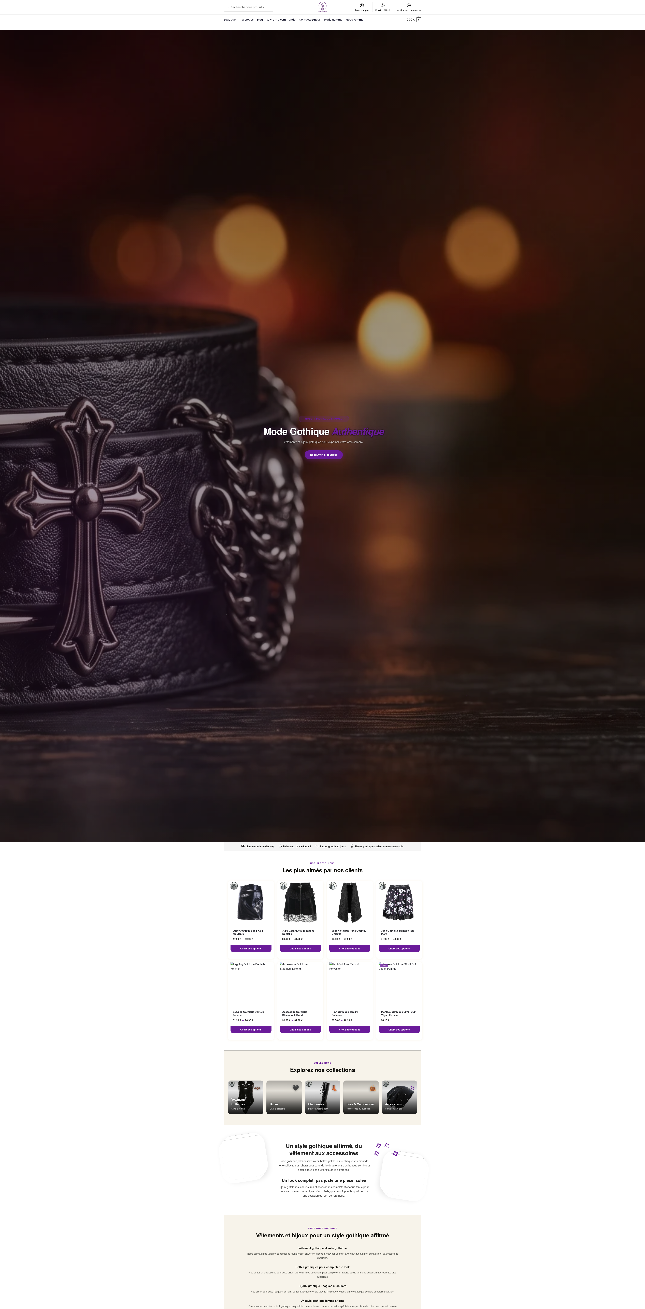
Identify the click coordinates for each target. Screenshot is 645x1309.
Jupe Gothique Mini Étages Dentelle (298, 932)
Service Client (382, 10)
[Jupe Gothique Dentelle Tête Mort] (399, 903)
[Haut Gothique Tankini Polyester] (349, 984)
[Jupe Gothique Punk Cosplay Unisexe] (349, 903)
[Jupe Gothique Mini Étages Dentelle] (300, 903)
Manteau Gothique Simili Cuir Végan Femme (398, 1013)
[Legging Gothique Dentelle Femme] (251, 984)
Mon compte (362, 10)
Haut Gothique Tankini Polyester (345, 1013)
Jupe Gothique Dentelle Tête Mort (397, 932)
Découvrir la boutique (324, 455)
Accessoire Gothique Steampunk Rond (294, 1013)
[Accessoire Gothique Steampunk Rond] (300, 984)
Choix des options (251, 948)
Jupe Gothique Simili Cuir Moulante (248, 932)
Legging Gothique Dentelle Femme (248, 1013)
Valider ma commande (409, 10)
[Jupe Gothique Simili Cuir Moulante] (251, 903)
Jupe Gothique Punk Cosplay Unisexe (349, 932)
